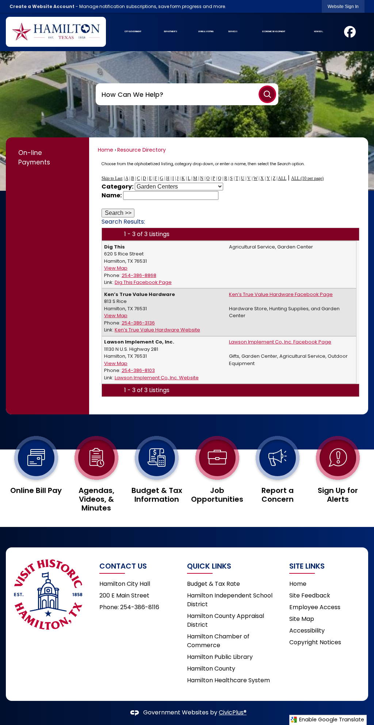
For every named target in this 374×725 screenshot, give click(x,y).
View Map (115, 268)
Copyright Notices (315, 642)
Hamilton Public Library (220, 657)
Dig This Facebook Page (143, 282)
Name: (112, 195)
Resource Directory (141, 149)
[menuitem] (133, 32)
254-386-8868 (139, 275)
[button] (267, 94)
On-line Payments (34, 157)
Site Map (301, 619)
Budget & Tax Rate (213, 584)
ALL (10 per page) (307, 178)
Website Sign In (343, 6)
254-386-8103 (138, 370)
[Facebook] (350, 31)
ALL (282, 178)
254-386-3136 (138, 322)
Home (105, 149)
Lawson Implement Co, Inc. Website (157, 377)
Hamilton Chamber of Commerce (218, 640)
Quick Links (209, 566)
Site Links (307, 566)
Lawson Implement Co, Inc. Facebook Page (280, 341)
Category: (117, 186)
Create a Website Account (42, 6)
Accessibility (307, 630)
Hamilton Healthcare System (228, 680)
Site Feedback (309, 595)
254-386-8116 (139, 607)
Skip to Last (112, 178)
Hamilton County (211, 668)
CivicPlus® (233, 712)
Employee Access (314, 607)
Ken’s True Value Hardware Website (157, 329)
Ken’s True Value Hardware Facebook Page (281, 294)
